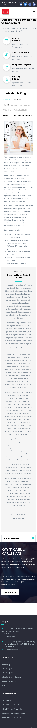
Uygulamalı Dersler (20, 110)
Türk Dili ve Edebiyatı (10, 105)
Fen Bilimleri (18, 100)
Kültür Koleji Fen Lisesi (9, 681)
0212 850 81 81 (9, 646)
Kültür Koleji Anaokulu (9, 665)
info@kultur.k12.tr (11, 636)
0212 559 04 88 (9, 633)
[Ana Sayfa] (9, 12)
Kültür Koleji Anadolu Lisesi (11, 677)
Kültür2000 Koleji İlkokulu (10, 705)
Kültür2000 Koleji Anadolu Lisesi (13, 713)
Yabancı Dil (7, 110)
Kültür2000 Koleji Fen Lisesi (11, 717)
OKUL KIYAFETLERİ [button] (11, 538)
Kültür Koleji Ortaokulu (9, 673)
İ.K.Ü (3, 685)
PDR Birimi (6, 115)
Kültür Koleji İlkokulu (8, 669)
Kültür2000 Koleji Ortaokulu (11, 709)
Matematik (6, 100)
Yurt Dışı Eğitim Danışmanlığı (22, 115)
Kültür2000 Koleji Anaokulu (11, 701)
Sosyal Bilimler (25, 105)
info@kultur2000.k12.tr (13, 649)
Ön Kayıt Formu (10, 592)
